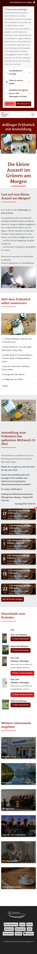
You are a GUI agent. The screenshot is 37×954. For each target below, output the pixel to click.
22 (5, 589)
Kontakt (18, 933)
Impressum (9, 929)
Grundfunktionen (15, 72)
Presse (29, 924)
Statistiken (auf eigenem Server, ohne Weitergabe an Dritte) (18, 93)
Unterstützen (8, 933)
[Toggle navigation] (33, 114)
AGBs (29, 929)
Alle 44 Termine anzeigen (12, 599)
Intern (22, 924)
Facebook (29, 933)
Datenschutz (20, 929)
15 (5, 574)
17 (5, 514)
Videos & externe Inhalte (16, 82)
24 (5, 529)
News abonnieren (11, 924)
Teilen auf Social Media (23, 673)
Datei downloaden (21, 639)
